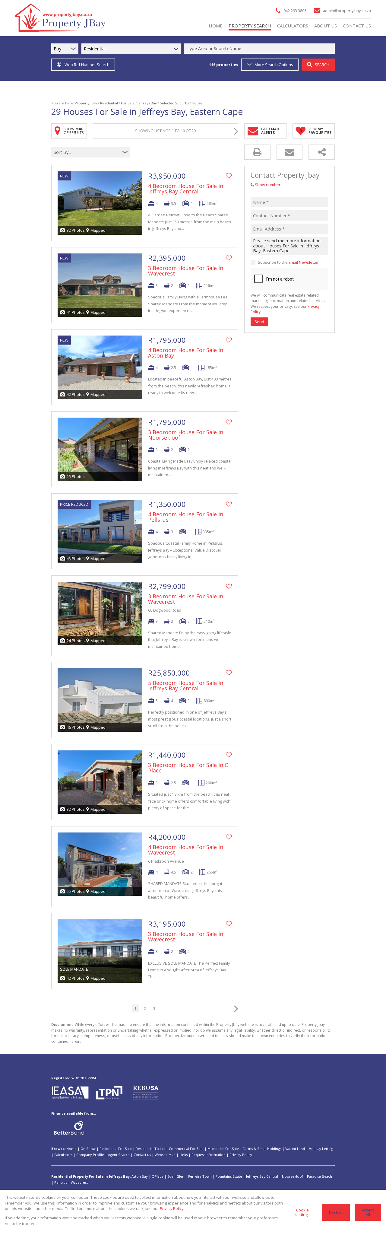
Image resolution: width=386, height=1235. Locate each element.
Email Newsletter (304, 262)
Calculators (63, 1154)
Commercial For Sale (186, 1148)
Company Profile (90, 1154)
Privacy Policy (240, 1154)
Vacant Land (295, 1148)
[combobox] (260, 49)
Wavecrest (79, 1182)
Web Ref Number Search (87, 64)
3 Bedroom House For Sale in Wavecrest (185, 270)
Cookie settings (302, 1212)
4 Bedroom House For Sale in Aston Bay (185, 352)
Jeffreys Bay (147, 103)
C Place (157, 1176)
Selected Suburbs (174, 103)
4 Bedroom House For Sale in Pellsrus (185, 516)
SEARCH (322, 64)
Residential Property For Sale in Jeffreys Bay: (91, 1176)
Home (71, 1148)
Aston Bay (139, 1176)
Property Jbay (86, 103)
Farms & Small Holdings (262, 1148)
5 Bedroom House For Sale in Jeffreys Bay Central (185, 685)
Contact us (142, 1154)
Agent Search (119, 1154)
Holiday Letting (321, 1148)
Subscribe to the (288, 262)
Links (183, 1154)
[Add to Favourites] (229, 176)
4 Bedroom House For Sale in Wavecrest (185, 849)
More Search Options (274, 64)
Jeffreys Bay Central (262, 1176)
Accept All (368, 1212)
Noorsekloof (292, 1176)
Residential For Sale (116, 1148)
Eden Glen (175, 1176)
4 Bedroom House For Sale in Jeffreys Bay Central (185, 188)
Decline (336, 1212)
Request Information (208, 1154)
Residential (109, 103)
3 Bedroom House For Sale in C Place (188, 767)
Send (259, 321)
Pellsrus (60, 1182)
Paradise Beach (319, 1176)
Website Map (165, 1154)
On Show (88, 1148)
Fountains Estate (229, 1176)
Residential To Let (150, 1148)
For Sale (127, 103)
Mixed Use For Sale (223, 1148)
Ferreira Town (200, 1176)
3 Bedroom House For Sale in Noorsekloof (185, 434)
